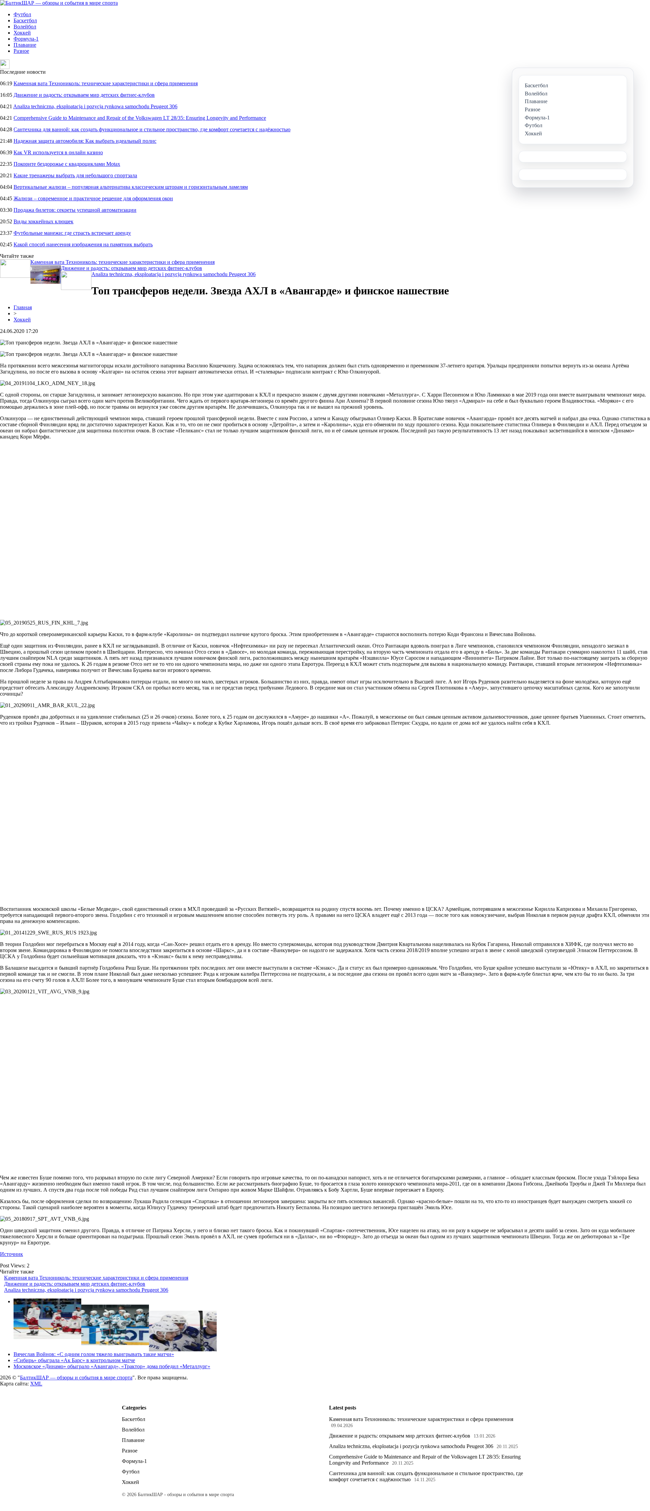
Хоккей (22, 33)
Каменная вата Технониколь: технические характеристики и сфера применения (106, 83)
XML (36, 1383)
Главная (23, 307)
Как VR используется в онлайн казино (58, 152)
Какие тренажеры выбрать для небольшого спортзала (75, 175)
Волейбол (25, 26)
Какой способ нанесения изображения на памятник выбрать (83, 244)
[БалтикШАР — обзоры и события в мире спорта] (59, 3)
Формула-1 (26, 39)
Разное (21, 51)
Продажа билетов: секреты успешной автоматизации (75, 210)
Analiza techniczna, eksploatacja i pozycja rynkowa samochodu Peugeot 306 (95, 106)
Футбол (22, 14)
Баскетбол (25, 20)
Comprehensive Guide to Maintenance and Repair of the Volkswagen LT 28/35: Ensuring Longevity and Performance (140, 118)
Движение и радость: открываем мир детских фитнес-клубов (84, 95)
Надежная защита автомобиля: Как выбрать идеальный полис (85, 141)
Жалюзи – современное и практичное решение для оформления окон (93, 198)
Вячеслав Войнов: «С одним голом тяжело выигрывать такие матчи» (94, 1354)
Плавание (25, 45)
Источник (11, 1254)
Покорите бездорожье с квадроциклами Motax (67, 164)
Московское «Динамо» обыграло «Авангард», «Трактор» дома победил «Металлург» (112, 1366)
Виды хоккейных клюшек (43, 221)
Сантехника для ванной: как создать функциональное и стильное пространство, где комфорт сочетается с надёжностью (152, 129)
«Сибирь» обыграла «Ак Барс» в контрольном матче (74, 1360)
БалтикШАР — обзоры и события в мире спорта (76, 1377)
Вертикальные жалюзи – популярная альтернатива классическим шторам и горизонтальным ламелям (131, 187)
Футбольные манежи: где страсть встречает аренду (72, 233)
